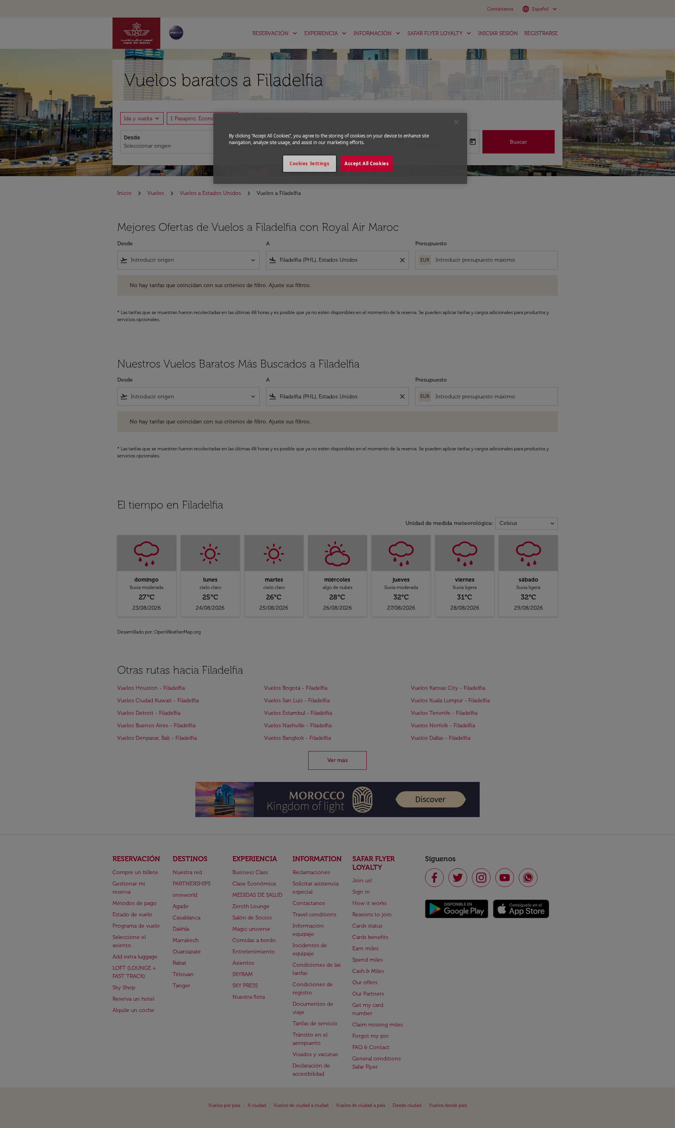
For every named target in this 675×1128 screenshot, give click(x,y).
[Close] (456, 122)
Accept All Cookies (367, 163)
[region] (340, 148)
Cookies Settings (309, 163)
